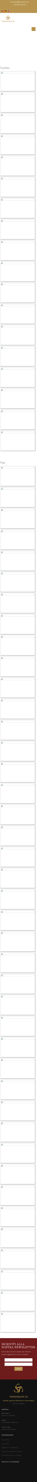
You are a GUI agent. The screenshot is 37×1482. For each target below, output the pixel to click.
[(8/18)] (17, 229)
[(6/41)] (17, 582)
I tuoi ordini (5, 1444)
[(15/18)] (17, 377)
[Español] (4, 11)
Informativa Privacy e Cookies (11, 1455)
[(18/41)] (17, 836)
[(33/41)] (17, 1153)
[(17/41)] (17, 814)
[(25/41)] (17, 984)
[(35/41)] (17, 1195)
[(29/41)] (17, 1068)
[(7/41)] (17, 603)
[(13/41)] (17, 730)
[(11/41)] (17, 688)
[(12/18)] (17, 314)
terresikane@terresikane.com (19, 2)
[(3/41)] (17, 518)
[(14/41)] (17, 751)
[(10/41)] (17, 666)
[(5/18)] (17, 166)
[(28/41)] (17, 1047)
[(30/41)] (17, 1089)
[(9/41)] (17, 645)
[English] (2, 11)
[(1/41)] (17, 476)
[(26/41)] (17, 1005)
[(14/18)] (17, 356)
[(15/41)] (17, 772)
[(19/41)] (17, 857)
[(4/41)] (17, 540)
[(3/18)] (17, 123)
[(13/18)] (17, 335)
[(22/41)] (17, 920)
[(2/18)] (17, 102)
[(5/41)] (17, 561)
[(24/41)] (17, 963)
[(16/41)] (17, 793)
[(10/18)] (17, 271)
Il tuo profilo (5, 1440)
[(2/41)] (17, 497)
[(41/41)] (17, 1322)
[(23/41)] (17, 941)
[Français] (9, 11)
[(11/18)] (17, 293)
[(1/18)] (17, 81)
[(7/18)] (17, 208)
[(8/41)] (17, 624)
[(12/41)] (17, 709)
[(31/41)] (17, 1111)
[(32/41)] (17, 1132)
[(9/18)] (17, 250)
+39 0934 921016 (19, 5)
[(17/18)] (17, 420)
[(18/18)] (17, 441)
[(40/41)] (17, 1301)
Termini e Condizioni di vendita (11, 1451)
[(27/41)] (17, 1026)
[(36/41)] (17, 1216)
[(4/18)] (17, 145)
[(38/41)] (17, 1259)
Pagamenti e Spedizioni (9, 1448)
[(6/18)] (17, 187)
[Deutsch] (6, 11)
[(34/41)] (17, 1174)
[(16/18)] (17, 398)
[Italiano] (8, 11)
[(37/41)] (17, 1238)
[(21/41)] (17, 899)
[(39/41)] (17, 1280)
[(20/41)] (17, 878)
